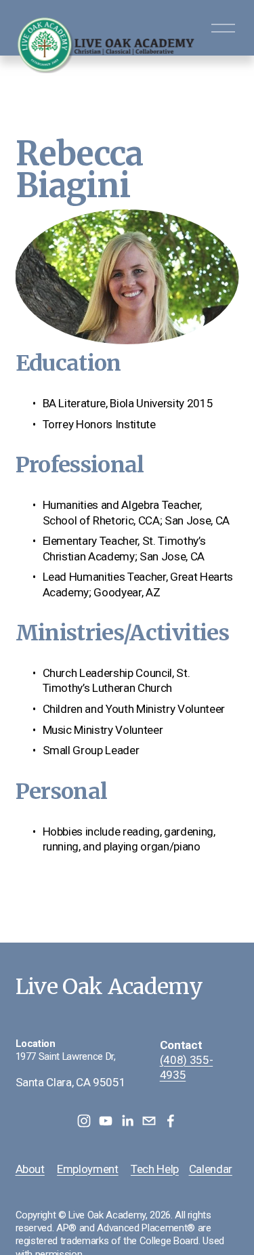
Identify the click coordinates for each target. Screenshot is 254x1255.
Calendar (210, 1169)
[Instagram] (84, 1121)
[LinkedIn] (127, 1121)
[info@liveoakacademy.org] (149, 1121)
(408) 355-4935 (186, 1067)
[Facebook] (170, 1121)
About (30, 1169)
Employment (88, 1169)
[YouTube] (105, 1121)
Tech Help (155, 1169)
